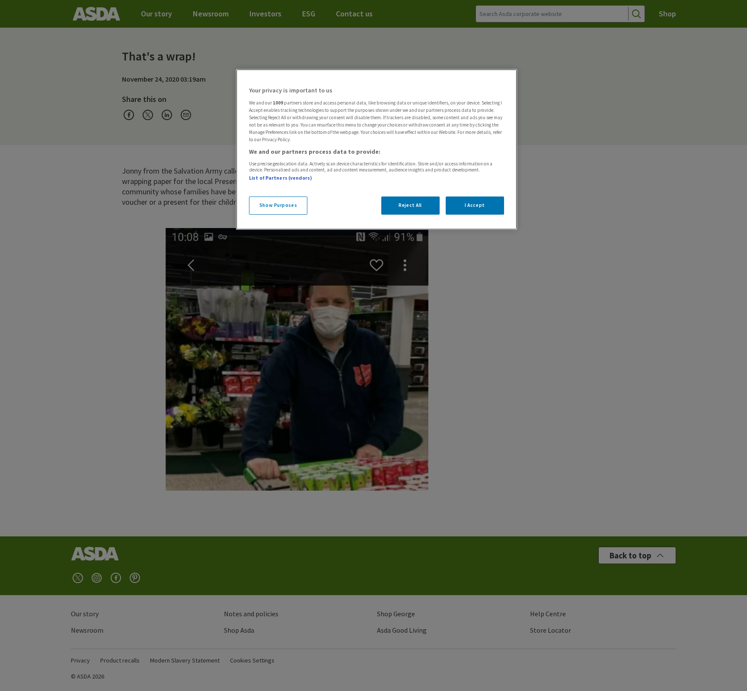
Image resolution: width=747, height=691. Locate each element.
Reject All (410, 205)
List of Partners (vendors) (280, 178)
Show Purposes (278, 205)
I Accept (475, 205)
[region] (376, 149)
